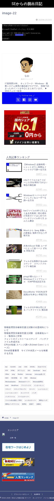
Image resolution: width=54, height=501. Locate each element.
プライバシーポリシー (21, 494)
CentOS (13, 367)
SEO (6, 378)
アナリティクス (26, 385)
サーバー (32, 389)
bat (6, 367)
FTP (6, 370)
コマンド (8, 389)
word (6, 385)
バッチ (34, 393)
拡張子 (31, 404)
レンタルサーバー (30, 400)
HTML (13, 370)
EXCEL (32, 367)
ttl (20, 378)
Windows (33, 378)
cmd (20, 367)
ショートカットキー (11, 393)
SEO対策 (14, 378)
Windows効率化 (38, 381)
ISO (29, 370)
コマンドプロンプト (20, 389)
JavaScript (36, 370)
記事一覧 (13, 438)
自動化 (39, 404)
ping (13, 374)
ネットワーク (25, 393)
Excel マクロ (42, 367)
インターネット (39, 385)
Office (7, 374)
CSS (25, 367)
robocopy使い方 (40, 374)
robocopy (29, 374)
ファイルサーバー (23, 396)
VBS (25, 378)
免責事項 (37, 494)
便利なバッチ (43, 400)
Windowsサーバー (24, 381)
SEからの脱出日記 (27, 3)
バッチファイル (10, 396)
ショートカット (43, 389)
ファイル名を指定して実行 (13, 400)
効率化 (24, 404)
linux (44, 370)
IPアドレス (21, 370)
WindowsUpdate (10, 381)
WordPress (14, 385)
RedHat (20, 374)
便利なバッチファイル (12, 404)
